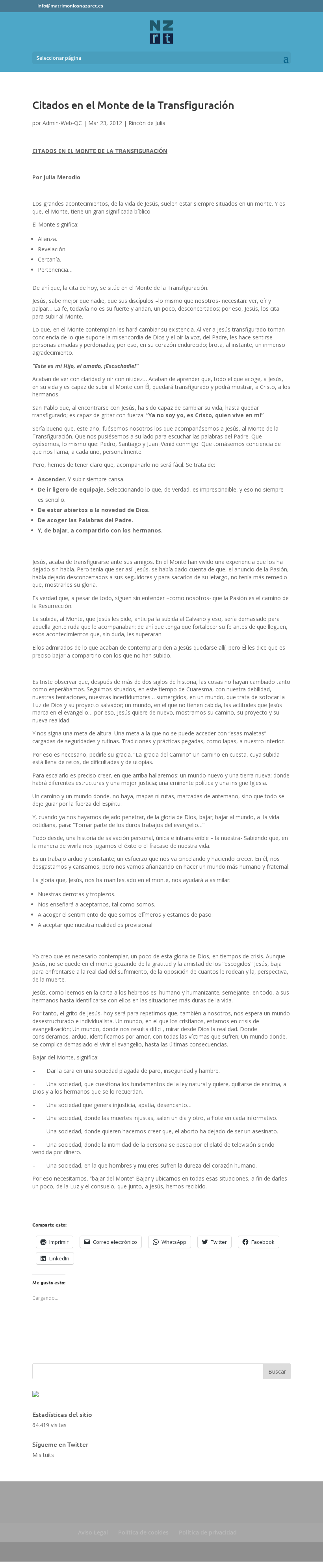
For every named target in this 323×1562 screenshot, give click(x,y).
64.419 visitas (49, 1425)
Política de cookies (143, 1532)
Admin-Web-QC (62, 123)
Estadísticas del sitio (62, 1414)
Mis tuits (43, 1455)
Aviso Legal (93, 1532)
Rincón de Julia (146, 123)
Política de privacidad (208, 1532)
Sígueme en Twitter (60, 1444)
